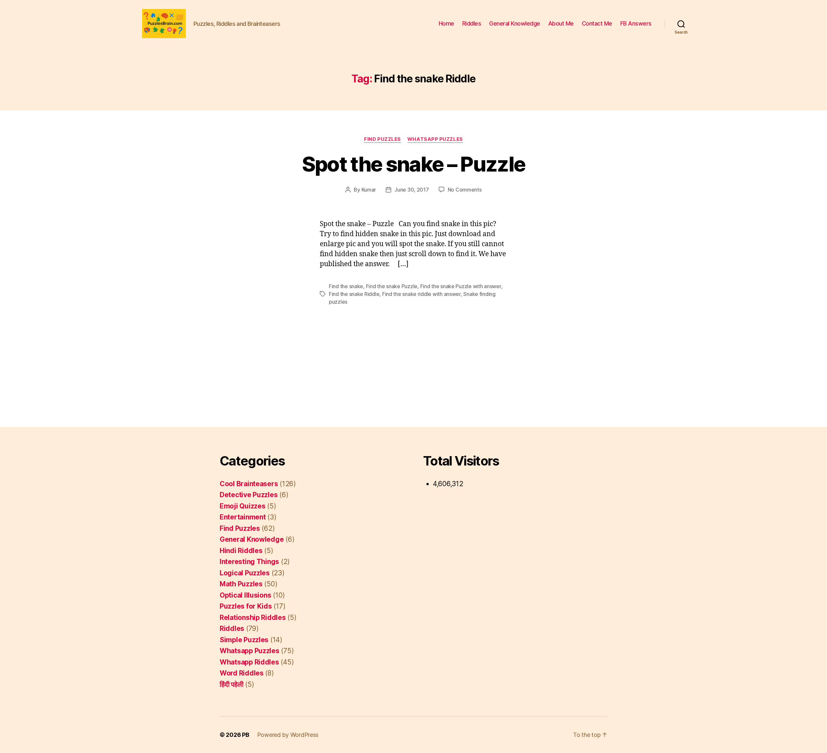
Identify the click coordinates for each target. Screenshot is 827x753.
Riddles (471, 23)
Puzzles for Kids (246, 606)
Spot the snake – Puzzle (413, 164)
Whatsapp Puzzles (435, 139)
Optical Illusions (245, 595)
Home (446, 23)
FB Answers (636, 23)
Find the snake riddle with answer (421, 294)
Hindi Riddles (241, 551)
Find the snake (346, 286)
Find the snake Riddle (354, 294)
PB (245, 734)
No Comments (465, 189)
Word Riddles (242, 673)
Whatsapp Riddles (249, 662)
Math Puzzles (241, 584)
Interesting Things (249, 562)
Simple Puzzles (244, 640)
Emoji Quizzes (243, 506)
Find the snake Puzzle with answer (460, 286)
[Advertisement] (413, 353)
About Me (561, 23)
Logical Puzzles (245, 573)
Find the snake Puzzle (391, 286)
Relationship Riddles (253, 617)
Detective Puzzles (248, 495)
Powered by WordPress (288, 734)
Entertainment (243, 517)
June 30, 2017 (411, 189)
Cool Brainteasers (249, 484)
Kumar (368, 189)
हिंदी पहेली (231, 684)
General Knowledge (514, 23)
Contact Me (597, 23)
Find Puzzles (382, 139)
